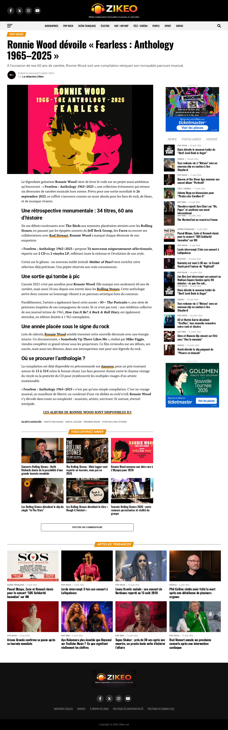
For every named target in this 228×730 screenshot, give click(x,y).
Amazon (107, 366)
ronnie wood (92, 422)
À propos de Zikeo (99, 709)
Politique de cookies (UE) (161, 709)
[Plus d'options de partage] (11, 217)
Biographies (51, 26)
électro (105, 26)
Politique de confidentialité (128, 709)
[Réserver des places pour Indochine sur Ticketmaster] (192, 108)
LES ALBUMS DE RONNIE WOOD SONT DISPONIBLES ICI (87, 412)
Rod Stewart (58, 235)
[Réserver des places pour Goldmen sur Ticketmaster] (192, 384)
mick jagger (74, 422)
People (156, 26)
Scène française (87, 26)
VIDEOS (179, 26)
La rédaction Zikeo (33, 76)
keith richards (54, 422)
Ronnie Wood (55, 334)
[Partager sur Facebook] (11, 182)
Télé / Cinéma (140, 26)
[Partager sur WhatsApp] (11, 191)
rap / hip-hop (121, 26)
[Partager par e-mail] (11, 208)
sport (168, 26)
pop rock (68, 26)
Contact (81, 709)
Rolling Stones (108, 289)
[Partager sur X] (11, 200)
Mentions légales (63, 709)
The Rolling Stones (115, 422)
